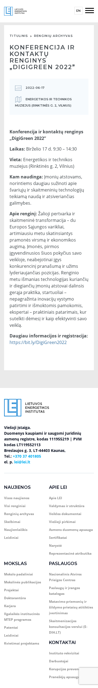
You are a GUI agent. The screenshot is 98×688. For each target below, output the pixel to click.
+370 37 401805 (27, 456)
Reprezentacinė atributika (70, 553)
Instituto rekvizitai (64, 653)
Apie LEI (58, 487)
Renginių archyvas (53, 36)
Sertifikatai (58, 537)
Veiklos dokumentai (65, 513)
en (78, 11)
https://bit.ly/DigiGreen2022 (38, 342)
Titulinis (19, 36)
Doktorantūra (15, 598)
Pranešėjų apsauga (64, 677)
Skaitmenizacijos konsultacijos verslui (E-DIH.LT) (68, 627)
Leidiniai (11, 537)
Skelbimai (12, 521)
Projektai (11, 590)
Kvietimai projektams (21, 643)
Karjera (10, 606)
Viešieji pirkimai (62, 521)
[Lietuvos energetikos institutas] (15, 10)
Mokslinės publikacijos (22, 582)
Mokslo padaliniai (18, 574)
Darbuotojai (58, 661)
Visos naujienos (16, 498)
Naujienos (17, 487)
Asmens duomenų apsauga (71, 529)
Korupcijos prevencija (66, 669)
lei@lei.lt (22, 461)
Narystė (55, 545)
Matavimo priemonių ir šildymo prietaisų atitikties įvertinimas (71, 607)
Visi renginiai (15, 506)
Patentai (11, 627)
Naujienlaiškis (15, 529)
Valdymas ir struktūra (66, 506)
